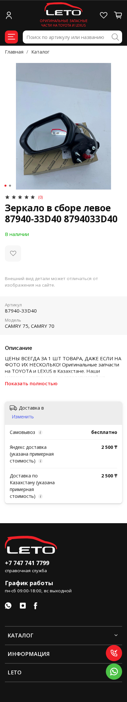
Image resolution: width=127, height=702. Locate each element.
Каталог (40, 51)
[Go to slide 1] (6, 186)
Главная (14, 51)
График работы (29, 583)
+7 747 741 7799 (27, 563)
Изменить (23, 417)
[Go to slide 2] (10, 186)
